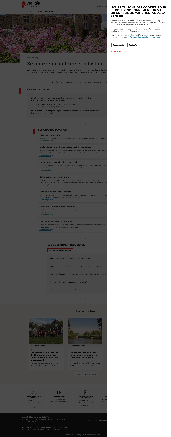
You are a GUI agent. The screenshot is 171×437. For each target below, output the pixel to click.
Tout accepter (118, 45)
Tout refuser (134, 45)
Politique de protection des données (145, 37)
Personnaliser (118, 51)
